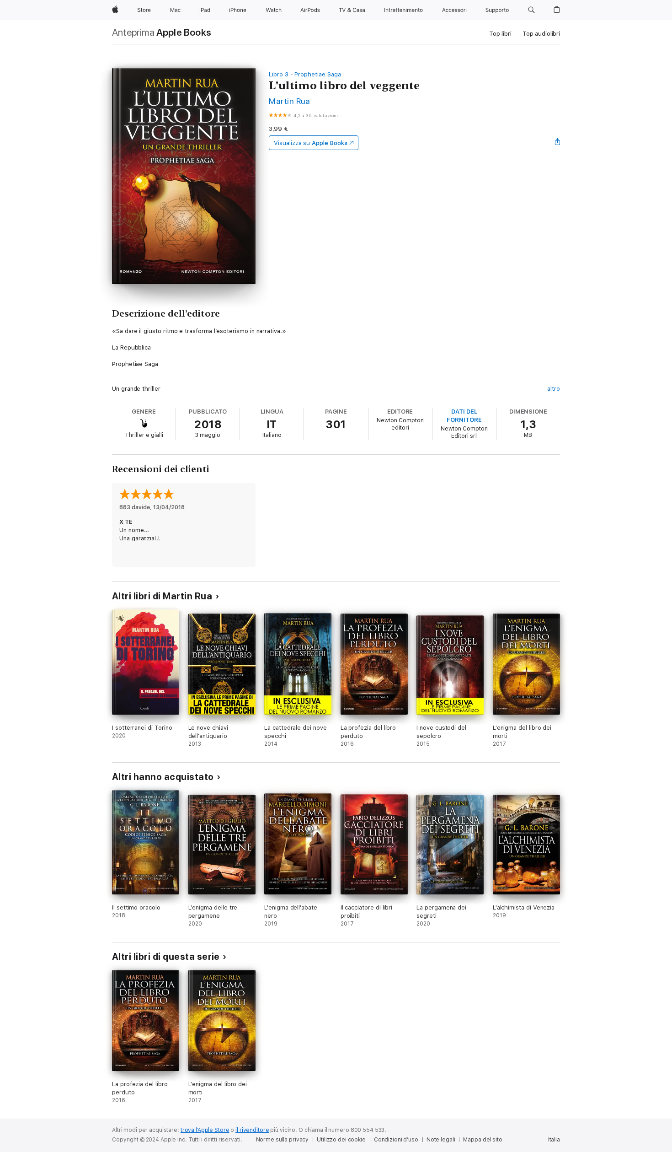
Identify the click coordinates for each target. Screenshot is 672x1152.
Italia (554, 1139)
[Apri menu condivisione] (557, 142)
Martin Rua (289, 101)
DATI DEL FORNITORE (464, 415)
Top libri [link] (500, 33)
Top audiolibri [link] (541, 33)
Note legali (441, 1139)
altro (553, 388)
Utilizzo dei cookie (341, 1139)
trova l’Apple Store (205, 1130)
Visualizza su (310, 143)
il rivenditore (252, 1130)
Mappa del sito (482, 1139)
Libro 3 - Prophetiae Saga (305, 74)
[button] (531, 10)
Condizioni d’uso (396, 1139)
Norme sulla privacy (282, 1139)
